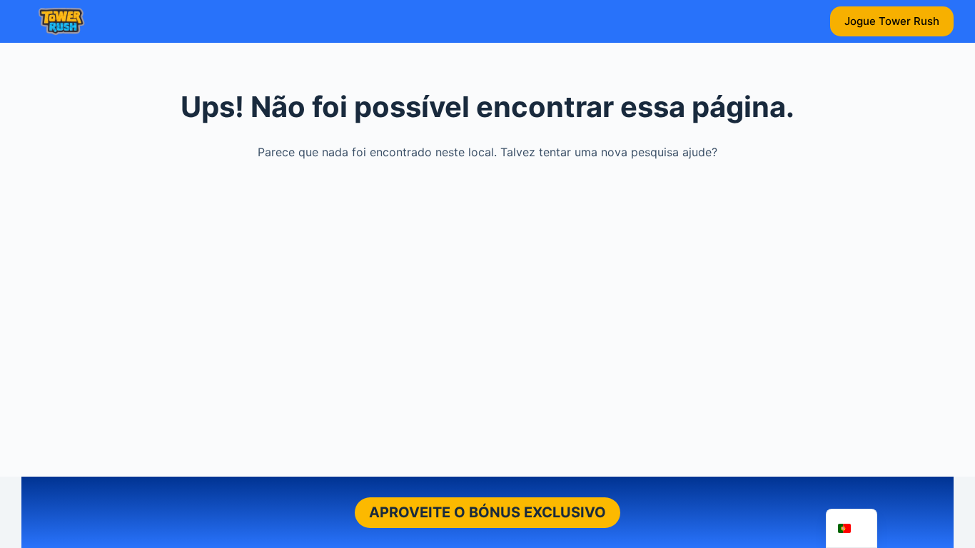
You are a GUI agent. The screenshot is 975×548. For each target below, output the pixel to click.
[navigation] (851, 528)
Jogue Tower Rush (891, 21)
